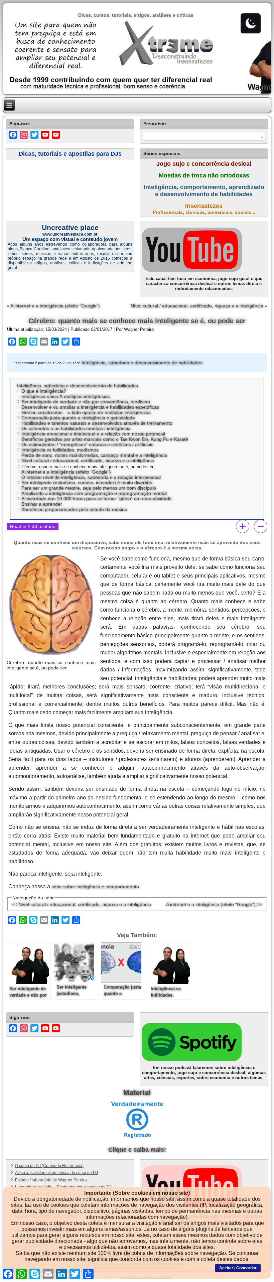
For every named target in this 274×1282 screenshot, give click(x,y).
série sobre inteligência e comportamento (95, 886)
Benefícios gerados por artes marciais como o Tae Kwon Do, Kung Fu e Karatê (104, 439)
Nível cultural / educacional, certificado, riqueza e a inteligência (197, 305)
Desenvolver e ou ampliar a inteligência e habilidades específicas (90, 407)
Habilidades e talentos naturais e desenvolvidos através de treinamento (96, 423)
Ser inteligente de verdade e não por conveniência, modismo (85, 401)
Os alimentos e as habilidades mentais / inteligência (76, 428)
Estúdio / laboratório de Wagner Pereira (51, 1180)
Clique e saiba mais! (137, 1149)
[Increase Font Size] (242, 526)
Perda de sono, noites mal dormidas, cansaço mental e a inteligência (94, 455)
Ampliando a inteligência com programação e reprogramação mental (94, 493)
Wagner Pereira (139, 329)
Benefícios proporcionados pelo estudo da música (74, 509)
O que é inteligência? (43, 391)
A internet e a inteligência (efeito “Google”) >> (214, 904)
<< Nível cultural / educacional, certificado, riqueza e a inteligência (81, 904)
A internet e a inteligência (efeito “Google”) (55, 305)
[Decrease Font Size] (260, 526)
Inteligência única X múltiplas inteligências (65, 396)
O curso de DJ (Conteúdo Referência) (49, 1165)
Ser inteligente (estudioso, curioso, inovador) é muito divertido (86, 482)
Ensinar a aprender (41, 504)
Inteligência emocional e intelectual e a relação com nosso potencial (93, 433)
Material (137, 1092)
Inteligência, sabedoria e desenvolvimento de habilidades (142, 362)
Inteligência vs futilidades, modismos (60, 450)
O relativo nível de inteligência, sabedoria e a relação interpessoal (91, 477)
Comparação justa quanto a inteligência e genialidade (78, 417)
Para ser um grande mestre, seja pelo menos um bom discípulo (88, 488)
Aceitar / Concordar (238, 1268)
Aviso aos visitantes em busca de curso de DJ (56, 1172)
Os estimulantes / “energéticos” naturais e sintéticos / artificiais (87, 444)
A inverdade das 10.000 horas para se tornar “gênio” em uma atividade (96, 498)
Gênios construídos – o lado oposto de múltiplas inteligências (86, 412)
